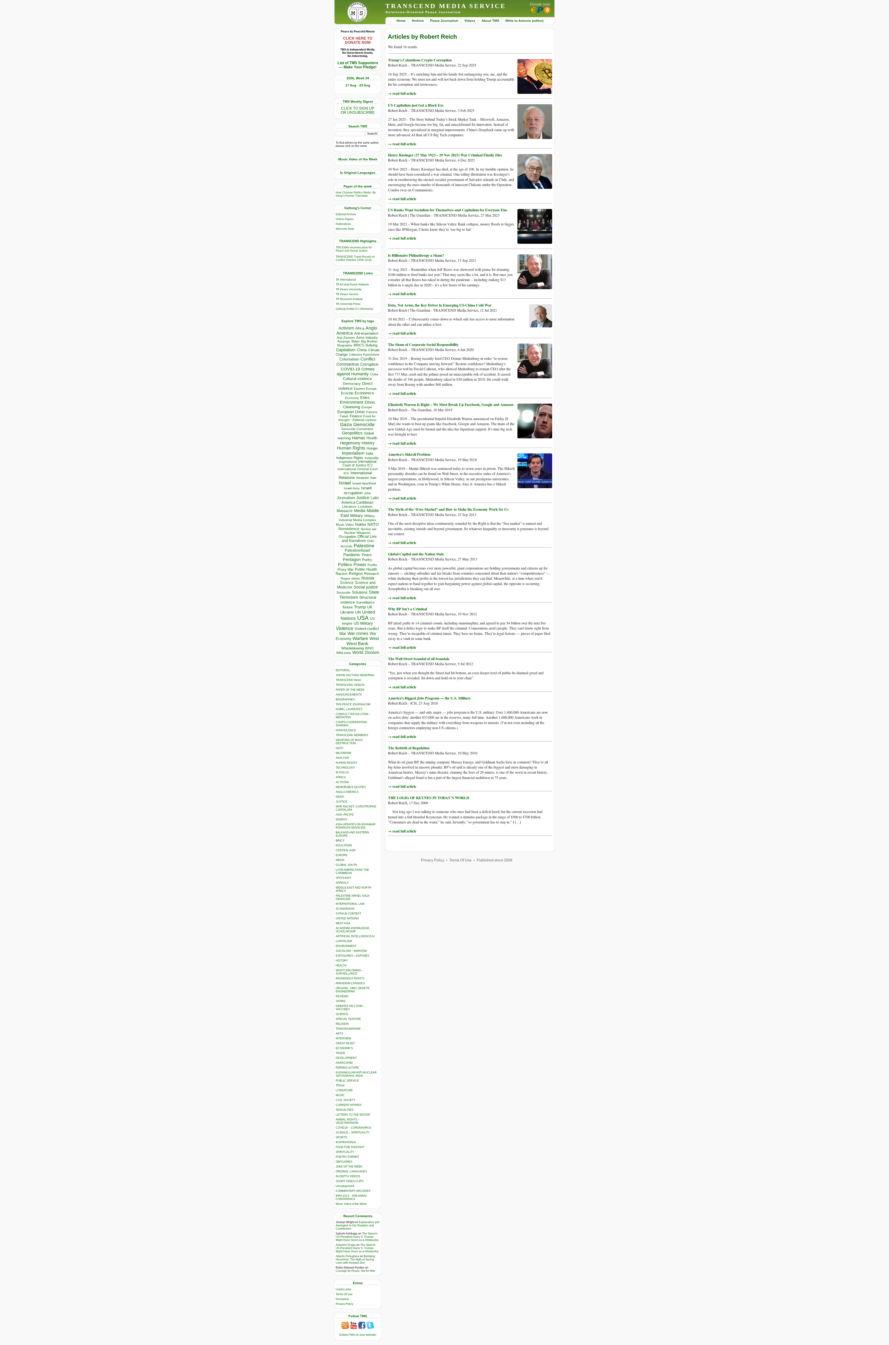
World (357, 652)
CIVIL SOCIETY (345, 1100)
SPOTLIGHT (343, 878)
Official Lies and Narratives (359, 539)
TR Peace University (348, 289)
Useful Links (343, 1289)
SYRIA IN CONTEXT (348, 913)
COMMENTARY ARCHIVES (353, 1191)
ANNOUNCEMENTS (349, 694)
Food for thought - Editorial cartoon (357, 418)
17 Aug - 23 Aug (357, 85)
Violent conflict (367, 629)
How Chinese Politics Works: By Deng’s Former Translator (356, 194)
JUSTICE (341, 801)
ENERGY (341, 819)
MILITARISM (343, 753)
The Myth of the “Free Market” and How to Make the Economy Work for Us (448, 509)
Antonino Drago (346, 1245)
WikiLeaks (343, 653)
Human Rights (351, 448)
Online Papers (345, 219)
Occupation (347, 536)
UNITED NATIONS (347, 918)
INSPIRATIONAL (346, 1142)
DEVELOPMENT (346, 1058)
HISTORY (342, 960)
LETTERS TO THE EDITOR (353, 1114)
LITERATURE (344, 1090)
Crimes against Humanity (356, 371)
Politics (345, 564)
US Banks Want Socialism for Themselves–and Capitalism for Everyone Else (447, 209)
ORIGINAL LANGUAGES (351, 1171)
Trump (360, 607)
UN (358, 612)
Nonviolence (348, 529)
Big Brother (369, 341)
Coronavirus (347, 364)
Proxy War (346, 569)
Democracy (352, 384)
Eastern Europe (365, 388)
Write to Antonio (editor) (524, 20)
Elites (364, 398)
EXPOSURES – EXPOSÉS (352, 955)
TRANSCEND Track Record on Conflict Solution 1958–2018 (355, 258)
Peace (367, 555)
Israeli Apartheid (364, 483)
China (362, 350)
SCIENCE (342, 1014)
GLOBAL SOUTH (346, 865)
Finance (356, 416)
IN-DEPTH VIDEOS (348, 1176)
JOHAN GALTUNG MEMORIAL (355, 675)
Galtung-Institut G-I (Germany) (354, 308)
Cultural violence (357, 379)
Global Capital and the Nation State (416, 554)
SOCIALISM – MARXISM (351, 951)
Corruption (369, 364)
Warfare (360, 638)
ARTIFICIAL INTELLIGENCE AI (355, 936)
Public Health (366, 569)
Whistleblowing (352, 648)
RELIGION (342, 1023)
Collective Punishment (364, 354)
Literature (349, 506)
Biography (344, 345)
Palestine (364, 545)
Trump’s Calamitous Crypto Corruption (420, 60)
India (369, 453)
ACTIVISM (342, 782)
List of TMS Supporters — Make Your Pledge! (358, 65)
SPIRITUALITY (345, 1152)
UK (370, 607)
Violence (344, 628)
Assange (343, 341)
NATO (373, 524)
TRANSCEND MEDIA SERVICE (445, 5)
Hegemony (350, 442)
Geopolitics (352, 433)
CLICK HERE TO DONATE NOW (357, 40)
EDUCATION (344, 845)
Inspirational (348, 461)
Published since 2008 (494, 860)
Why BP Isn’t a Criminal (407, 608)
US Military (363, 623)
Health (371, 438)
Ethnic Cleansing (359, 404)
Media (359, 510)
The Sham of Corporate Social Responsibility (423, 344)
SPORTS (341, 1137)
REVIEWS (342, 996)
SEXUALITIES (345, 1109)
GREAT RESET (345, 1043)
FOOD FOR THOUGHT (350, 1147)
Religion (356, 574)
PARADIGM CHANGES (350, 983)
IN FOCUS (342, 772)
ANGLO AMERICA (347, 792)
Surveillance (365, 602)
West (374, 638)
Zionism (372, 652)
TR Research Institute (349, 299)
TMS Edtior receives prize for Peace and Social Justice (354, 249)
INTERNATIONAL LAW (350, 903)
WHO (369, 648)
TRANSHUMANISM (348, 1028)
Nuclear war (368, 529)
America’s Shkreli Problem (409, 454)
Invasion (362, 478)
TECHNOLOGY (345, 767)
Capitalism (345, 349)
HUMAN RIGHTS (346, 762)
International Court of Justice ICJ (359, 463)
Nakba (360, 524)
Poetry (367, 560)
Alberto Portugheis (347, 1256)
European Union (351, 411)
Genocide (364, 424)
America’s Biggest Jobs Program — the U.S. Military (429, 698)
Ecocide (347, 393)
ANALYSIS (342, 758)
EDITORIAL (343, 670)
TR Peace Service (347, 294)
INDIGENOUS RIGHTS (350, 978)
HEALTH (341, 965)
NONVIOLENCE (346, 730)
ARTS (339, 1033)
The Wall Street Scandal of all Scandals (418, 658)
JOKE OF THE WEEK (349, 1166)
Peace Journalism (444, 20)
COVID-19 (350, 369)
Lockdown (365, 506)
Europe (366, 407)
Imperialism (353, 453)
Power (360, 564)
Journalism (346, 498)
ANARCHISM (344, 1062)
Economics (364, 393)
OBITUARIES (344, 1161)
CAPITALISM (344, 941)
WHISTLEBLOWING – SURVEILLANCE (349, 972)
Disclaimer (342, 1299)
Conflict (367, 358)
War (342, 633)
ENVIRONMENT (346, 946)
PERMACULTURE (347, 1067)
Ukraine (347, 612)
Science (347, 583)
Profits (372, 565)
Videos (469, 20)
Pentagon (352, 559)
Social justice (366, 587)
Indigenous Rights (349, 458)
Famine (371, 412)
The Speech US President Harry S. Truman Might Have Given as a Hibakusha (357, 1237)
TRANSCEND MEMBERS (352, 735)
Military (356, 515)
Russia (367, 578)
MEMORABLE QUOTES (351, 787)
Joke (367, 493)
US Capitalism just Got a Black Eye (416, 105)
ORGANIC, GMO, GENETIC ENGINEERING (353, 990)
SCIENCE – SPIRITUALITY (353, 1132)
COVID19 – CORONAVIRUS (353, 1127)
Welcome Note (345, 229)
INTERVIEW (343, 1038)
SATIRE (340, 1001)
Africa (359, 328)
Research (371, 574)
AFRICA (341, 777)
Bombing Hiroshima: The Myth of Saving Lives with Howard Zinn (355, 1259)
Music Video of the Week (351, 1204)
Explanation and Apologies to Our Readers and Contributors (357, 1225)
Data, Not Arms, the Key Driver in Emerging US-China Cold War (439, 305)
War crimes (357, 633)
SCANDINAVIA (345, 908)
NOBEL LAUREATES (349, 709)
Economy (352, 398)
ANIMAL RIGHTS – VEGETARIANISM (348, 1121)
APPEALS (342, 882)
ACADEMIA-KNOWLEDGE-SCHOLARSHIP (353, 930)
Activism (346, 328)
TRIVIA (340, 1085)
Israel (345, 482)
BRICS (359, 345)
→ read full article (402, 93)
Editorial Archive (346, 214)
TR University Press (348, 304)
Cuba (374, 374)
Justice (362, 497)
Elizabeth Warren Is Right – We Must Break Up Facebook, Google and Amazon (450, 404)
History (368, 443)
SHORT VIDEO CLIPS (349, 1181)
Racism (341, 574)
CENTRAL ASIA (346, 850)
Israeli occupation (358, 490)
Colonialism (349, 359)
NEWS (340, 796)
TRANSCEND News (348, 680)
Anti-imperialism (366, 333)
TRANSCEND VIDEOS (350, 685)
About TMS (490, 20)
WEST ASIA (343, 923)
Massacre (345, 511)
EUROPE (341, 855)
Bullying (371, 345)
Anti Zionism (346, 337)
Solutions (359, 592)
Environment (351, 402)
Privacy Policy (344, 1304)
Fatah (344, 416)
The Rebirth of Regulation (408, 747)
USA (363, 618)
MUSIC (340, 1095)
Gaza (346, 424)
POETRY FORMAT (347, 1156)
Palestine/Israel (357, 550)
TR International (346, 279)
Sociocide (343, 592)
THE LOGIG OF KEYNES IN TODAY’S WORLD (428, 797)
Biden (355, 341)
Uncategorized (345, 1186)
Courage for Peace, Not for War (355, 1270)
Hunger (372, 448)
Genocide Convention (357, 429)
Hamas (358, 438)
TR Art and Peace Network (352, 284)
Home (401, 20)
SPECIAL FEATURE (348, 1019)
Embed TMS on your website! (357, 1334)
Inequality (372, 458)
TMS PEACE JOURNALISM (353, 704)
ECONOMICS (344, 1048)
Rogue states (350, 578)
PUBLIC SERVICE (347, 1080)
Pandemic (351, 555)
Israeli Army (352, 488)
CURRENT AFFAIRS (348, 1105)
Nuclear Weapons (357, 533)
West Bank (357, 643)
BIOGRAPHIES (345, 699)
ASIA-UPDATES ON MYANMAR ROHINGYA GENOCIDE (356, 826)
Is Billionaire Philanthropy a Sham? (416, 255)
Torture (347, 607)
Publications (343, 224)
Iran (373, 478)
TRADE (340, 1053)
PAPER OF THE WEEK (350, 689)
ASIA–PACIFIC (345, 814)
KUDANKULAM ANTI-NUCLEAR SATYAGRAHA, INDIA (356, 1074)
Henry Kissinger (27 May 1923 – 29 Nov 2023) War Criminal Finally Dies (445, 155)
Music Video (345, 524)
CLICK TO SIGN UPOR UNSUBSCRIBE (358, 110)
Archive (418, 20)
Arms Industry (367, 337)
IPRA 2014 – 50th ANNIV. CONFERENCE (351, 1197)
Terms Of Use (344, 1294)
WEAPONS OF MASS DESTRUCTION (349, 741)
